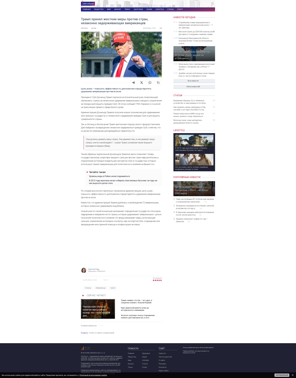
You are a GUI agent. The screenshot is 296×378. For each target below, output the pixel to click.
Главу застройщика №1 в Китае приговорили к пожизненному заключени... (195, 200)
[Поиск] (205, 4)
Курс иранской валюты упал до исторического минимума (135, 309)
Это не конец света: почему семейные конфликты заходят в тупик (191, 168)
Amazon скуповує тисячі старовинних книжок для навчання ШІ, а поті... (138, 316)
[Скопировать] (158, 82)
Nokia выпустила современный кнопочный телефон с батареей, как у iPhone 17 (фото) (196, 66)
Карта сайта (163, 371)
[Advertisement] (121, 249)
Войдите (84, 333)
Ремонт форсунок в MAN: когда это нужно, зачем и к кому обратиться (194, 115)
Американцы (100, 288)
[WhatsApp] (150, 82)
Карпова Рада (93, 269)
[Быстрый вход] (212, 4)
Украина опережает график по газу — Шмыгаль (192, 220)
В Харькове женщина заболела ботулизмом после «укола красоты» (195, 213)
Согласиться (282, 375)
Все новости (193, 81)
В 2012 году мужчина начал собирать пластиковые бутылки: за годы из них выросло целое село (123, 181)
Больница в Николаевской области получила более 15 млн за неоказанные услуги (195, 41)
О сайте (162, 360)
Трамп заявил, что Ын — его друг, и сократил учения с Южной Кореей (136, 301)
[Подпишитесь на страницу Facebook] (184, 359)
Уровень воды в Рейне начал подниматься (109, 176)
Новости (162, 353)
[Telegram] (133, 82)
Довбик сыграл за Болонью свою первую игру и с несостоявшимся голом (197, 74)
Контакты (162, 367)
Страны (88, 288)
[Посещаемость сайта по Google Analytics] (86, 348)
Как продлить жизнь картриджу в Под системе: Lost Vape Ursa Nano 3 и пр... (194, 108)
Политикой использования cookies (93, 375)
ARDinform (84, 356)
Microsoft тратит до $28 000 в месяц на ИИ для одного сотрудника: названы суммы (197, 33)
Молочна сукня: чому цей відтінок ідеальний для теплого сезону (194, 121)
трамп (112, 288)
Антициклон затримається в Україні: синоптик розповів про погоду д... (195, 207)
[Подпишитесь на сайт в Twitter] (191, 359)
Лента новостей (193, 86)
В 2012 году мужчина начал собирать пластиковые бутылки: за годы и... (191, 149)
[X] (141, 82)
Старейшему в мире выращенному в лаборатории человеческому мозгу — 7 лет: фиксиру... (196, 25)
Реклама (162, 364)
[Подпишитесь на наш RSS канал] (198, 359)
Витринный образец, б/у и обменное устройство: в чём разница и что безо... (194, 101)
